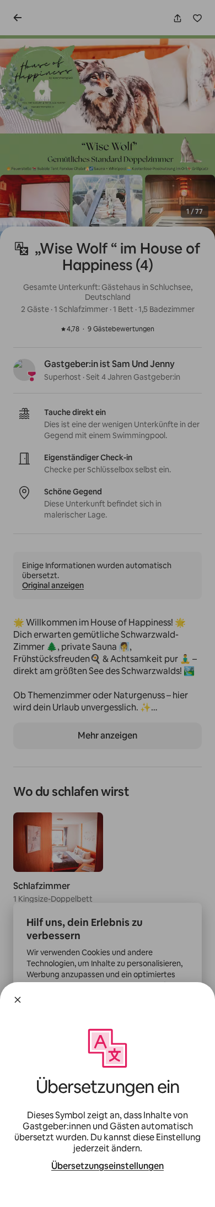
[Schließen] (17, 999)
